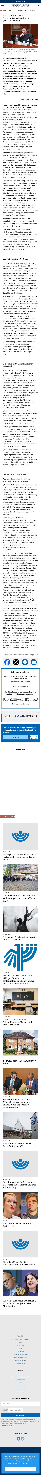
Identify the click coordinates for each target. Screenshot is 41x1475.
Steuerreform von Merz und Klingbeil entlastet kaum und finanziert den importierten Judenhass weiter (16, 1103)
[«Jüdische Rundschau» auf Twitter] (22, 1438)
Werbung (20, 1383)
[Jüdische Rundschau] (20, 5)
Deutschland (7, 11)
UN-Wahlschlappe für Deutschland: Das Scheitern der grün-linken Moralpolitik (19, 1303)
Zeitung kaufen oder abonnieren (20, 1377)
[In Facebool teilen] (7, 662)
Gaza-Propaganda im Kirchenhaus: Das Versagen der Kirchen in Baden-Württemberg (20, 1185)
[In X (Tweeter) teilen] (16, 662)
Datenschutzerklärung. (7, 1425)
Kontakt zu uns (20, 1392)
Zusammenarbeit (20, 1380)
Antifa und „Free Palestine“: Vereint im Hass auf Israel (20, 938)
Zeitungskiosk (20, 1)
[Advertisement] (20, 765)
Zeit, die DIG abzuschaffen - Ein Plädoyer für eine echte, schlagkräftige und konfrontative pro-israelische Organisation (18, 979)
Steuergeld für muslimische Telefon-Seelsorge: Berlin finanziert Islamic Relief (20, 857)
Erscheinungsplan (20, 1389)
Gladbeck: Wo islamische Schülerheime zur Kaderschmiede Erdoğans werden (19, 1022)
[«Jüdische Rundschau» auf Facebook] (18, 1438)
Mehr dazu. (25, 1463)
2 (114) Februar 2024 (21, 11)
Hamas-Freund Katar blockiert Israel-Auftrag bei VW (17, 1144)
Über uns (20, 1374)
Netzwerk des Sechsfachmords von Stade (19, 1062)
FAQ (20, 1386)
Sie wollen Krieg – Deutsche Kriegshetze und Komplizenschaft (19, 1263)
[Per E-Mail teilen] (34, 662)
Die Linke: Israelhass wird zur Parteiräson (17, 1224)
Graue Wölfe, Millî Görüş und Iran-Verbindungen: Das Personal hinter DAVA (19, 898)
